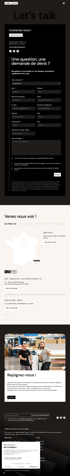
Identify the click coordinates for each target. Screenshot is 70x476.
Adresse (14, 113)
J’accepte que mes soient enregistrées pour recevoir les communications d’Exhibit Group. (27, 419)
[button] (63, 3)
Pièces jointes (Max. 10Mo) (20, 130)
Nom (13, 88)
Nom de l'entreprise (18, 97)
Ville (38, 113)
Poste (39, 97)
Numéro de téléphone (44, 105)
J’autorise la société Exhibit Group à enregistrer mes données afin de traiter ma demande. (37, 164)
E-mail (13, 105)
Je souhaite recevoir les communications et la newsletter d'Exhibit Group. (36, 168)
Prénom (40, 88)
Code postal (15, 122)
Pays (38, 122)
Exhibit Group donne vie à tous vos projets (17, 429)
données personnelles (25, 419)
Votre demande (16, 80)
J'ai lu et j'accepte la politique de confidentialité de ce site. (37, 159)
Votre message (16, 138)
